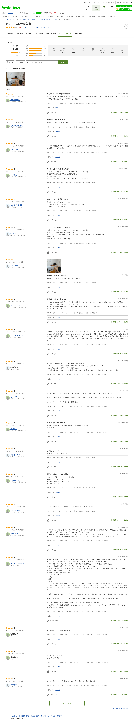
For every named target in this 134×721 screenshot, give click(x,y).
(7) (39, 33)
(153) (65, 33)
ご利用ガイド (91, 2)
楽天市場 (119, 2)
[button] (15, 79)
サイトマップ (100, 2)
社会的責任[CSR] (36, 716)
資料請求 (59, 716)
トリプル (57, 317)
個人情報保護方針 (24, 716)
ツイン (57, 108)
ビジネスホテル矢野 (18, 23)
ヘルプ (84, 2)
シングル (57, 131)
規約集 (53, 716)
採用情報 (46, 716)
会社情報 (14, 716)
